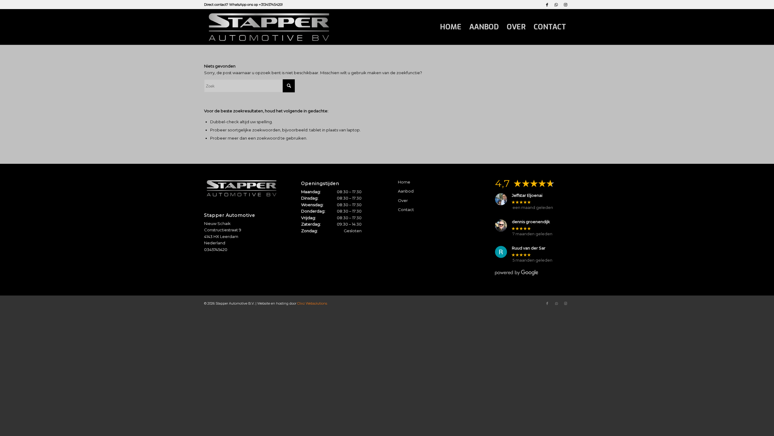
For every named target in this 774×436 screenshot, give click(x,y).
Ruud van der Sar (528, 248)
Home (404, 182)
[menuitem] (450, 27)
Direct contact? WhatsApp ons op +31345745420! (243, 4)
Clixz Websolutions (312, 303)
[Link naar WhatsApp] (556, 4)
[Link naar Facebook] (547, 4)
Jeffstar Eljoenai (527, 195)
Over (403, 200)
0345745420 (215, 249)
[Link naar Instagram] (565, 4)
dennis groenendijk (531, 222)
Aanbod (406, 191)
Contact (406, 209)
